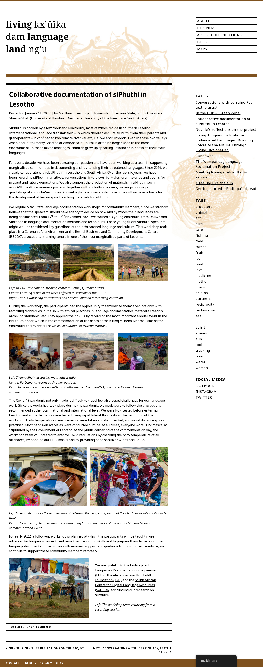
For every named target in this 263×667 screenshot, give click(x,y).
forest (201, 247)
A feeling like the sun (214, 183)
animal (202, 212)
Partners (206, 28)
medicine (203, 275)
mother (202, 281)
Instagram (206, 391)
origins (202, 293)
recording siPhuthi (32, 177)
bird (199, 224)
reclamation (206, 310)
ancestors (204, 206)
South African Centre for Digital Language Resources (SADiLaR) (125, 585)
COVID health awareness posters (39, 187)
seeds (200, 321)
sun (199, 339)
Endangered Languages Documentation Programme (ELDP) (125, 570)
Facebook (205, 386)
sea (199, 316)
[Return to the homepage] (37, 38)
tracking (203, 350)
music (201, 287)
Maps (202, 49)
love (199, 270)
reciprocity (205, 304)
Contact (13, 663)
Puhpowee (205, 156)
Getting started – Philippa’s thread (226, 188)
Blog (202, 42)
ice (198, 258)
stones (201, 333)
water (201, 362)
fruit (200, 252)
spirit (200, 327)
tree (199, 356)
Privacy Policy (51, 663)
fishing (202, 235)
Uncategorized (39, 627)
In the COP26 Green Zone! (218, 113)
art (198, 218)
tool (199, 344)
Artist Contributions (219, 35)
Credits (29, 663)
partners (203, 298)
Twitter (204, 397)
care (199, 229)
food (199, 241)
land (199, 264)
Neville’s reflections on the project (226, 129)
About (203, 21)
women (202, 367)
